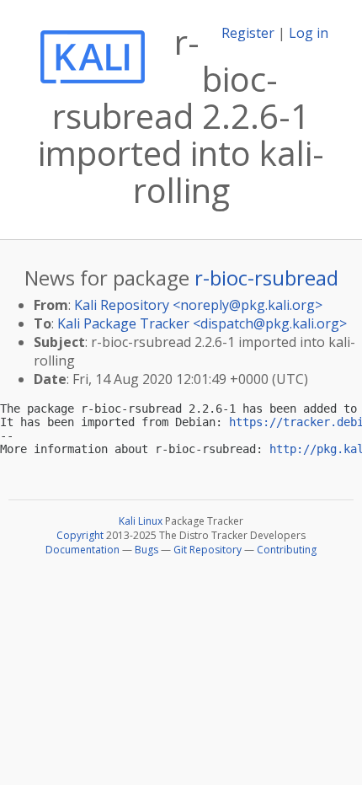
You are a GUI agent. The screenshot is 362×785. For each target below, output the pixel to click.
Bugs (146, 549)
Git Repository (207, 549)
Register (247, 33)
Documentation (82, 549)
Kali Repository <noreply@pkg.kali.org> (198, 305)
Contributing (287, 549)
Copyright (80, 535)
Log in (308, 33)
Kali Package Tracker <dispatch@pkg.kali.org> (202, 323)
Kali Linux (140, 521)
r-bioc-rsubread (266, 277)
